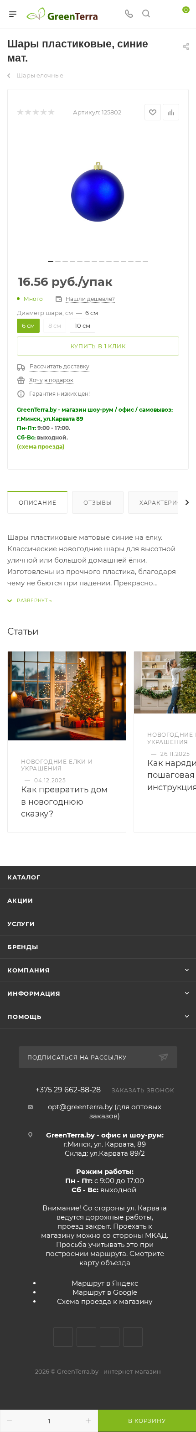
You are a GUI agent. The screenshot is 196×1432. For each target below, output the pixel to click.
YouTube (109, 1337)
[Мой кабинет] (163, 14)
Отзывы (97, 502)
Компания (28, 970)
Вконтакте (63, 1337)
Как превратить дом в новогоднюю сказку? (64, 801)
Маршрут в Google (104, 1292)
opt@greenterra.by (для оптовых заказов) (104, 1111)
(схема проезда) (40, 446)
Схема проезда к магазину (104, 1301)
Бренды (22, 947)
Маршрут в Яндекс (105, 1283)
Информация (34, 993)
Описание (37, 502)
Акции (20, 900)
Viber (133, 1337)
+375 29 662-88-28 (68, 1090)
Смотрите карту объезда (121, 1258)
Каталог (24, 877)
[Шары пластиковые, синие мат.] (98, 192)
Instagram (86, 1337)
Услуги (21, 923)
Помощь (24, 1016)
